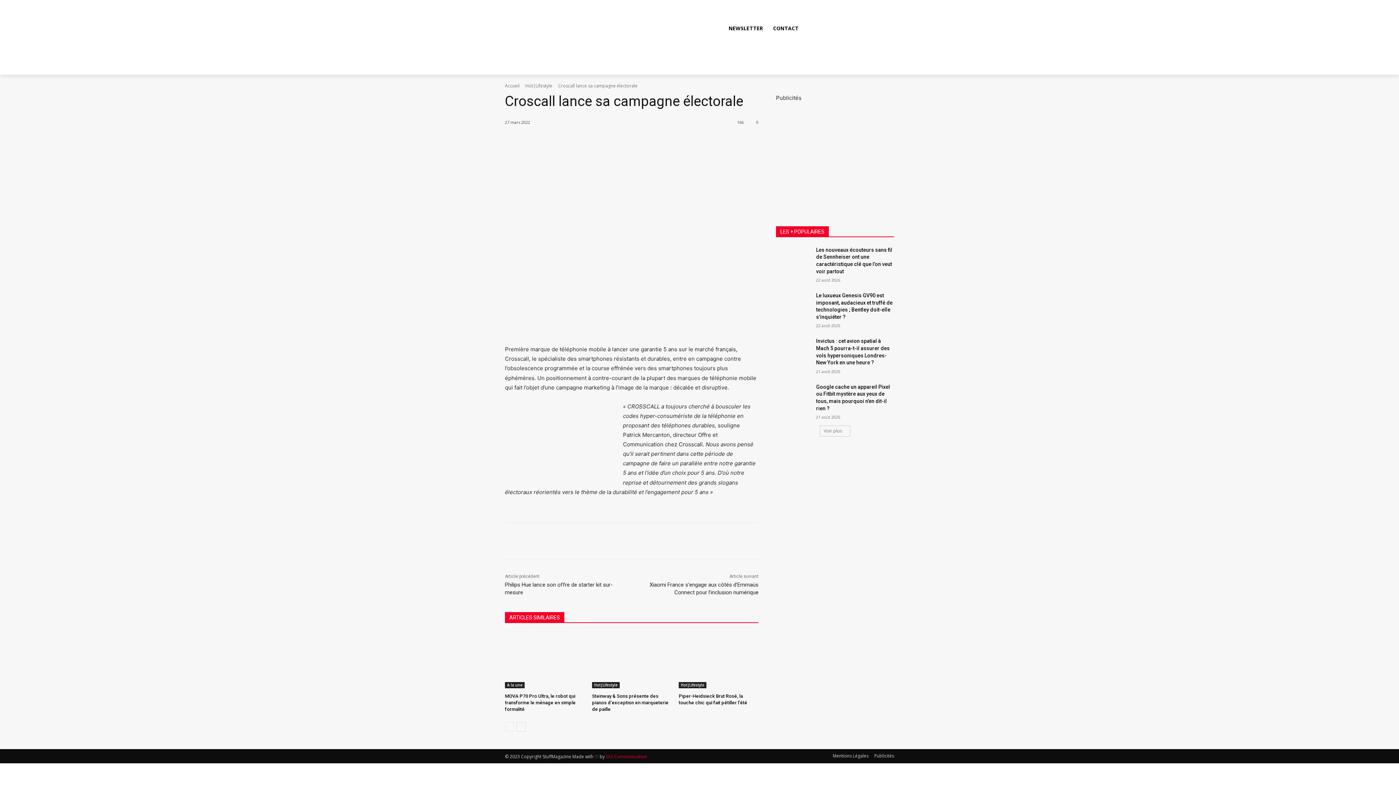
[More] (630, 141)
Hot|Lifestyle (538, 86)
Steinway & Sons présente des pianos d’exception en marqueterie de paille (630, 702)
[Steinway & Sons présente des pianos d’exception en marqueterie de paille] (632, 660)
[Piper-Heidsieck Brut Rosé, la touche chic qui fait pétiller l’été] (719, 660)
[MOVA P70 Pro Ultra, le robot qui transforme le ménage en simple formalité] (545, 660)
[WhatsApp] (613, 141)
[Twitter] (869, 28)
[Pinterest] (596, 141)
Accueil (512, 86)
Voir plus (833, 431)
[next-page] (521, 727)
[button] (885, 28)
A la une (514, 685)
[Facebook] (836, 28)
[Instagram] (853, 28)
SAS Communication (626, 756)
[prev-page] (509, 727)
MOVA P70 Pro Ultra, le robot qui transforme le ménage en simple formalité (540, 702)
